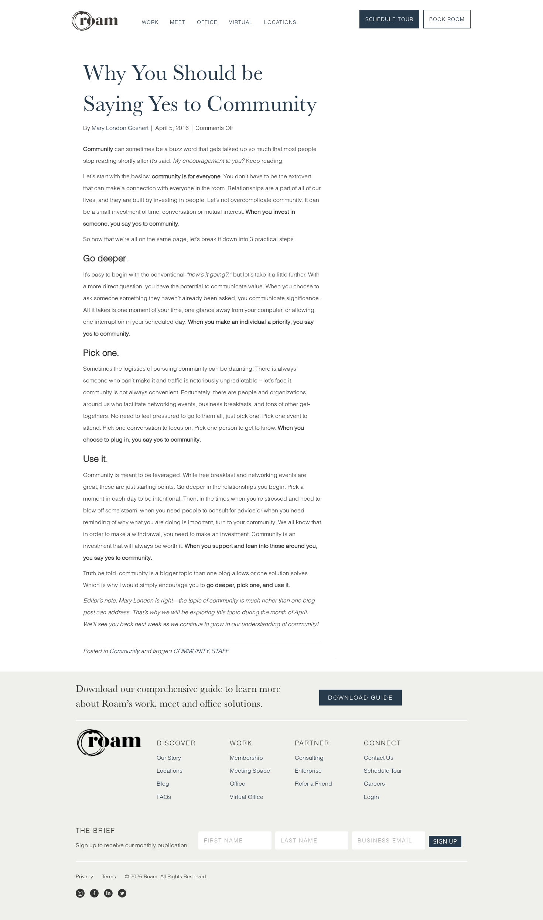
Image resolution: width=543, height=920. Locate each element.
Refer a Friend (313, 783)
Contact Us (378, 757)
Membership (246, 757)
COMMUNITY (190, 651)
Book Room (447, 19)
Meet (177, 22)
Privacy (84, 876)
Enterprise (308, 770)
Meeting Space (250, 770)
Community (124, 651)
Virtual (241, 22)
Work (150, 22)
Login (371, 796)
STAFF (220, 651)
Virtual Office (246, 796)
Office (207, 22)
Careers (374, 783)
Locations (280, 22)
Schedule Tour (389, 19)
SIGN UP (445, 841)
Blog (163, 783)
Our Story (169, 757)
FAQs (164, 796)
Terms (109, 876)
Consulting (309, 757)
